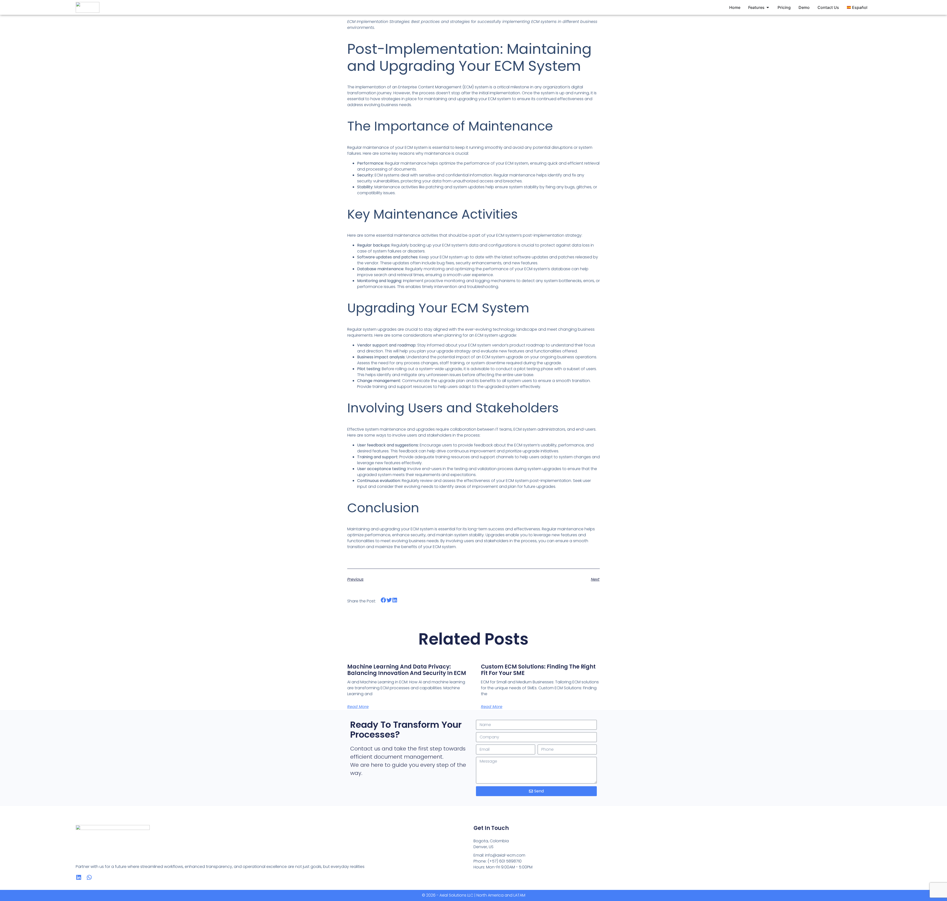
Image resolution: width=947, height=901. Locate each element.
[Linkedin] (78, 877)
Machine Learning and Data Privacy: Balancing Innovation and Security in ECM (406, 670)
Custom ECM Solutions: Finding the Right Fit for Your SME (538, 670)
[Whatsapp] (89, 877)
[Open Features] (768, 7)
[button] (383, 600)
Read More (358, 706)
